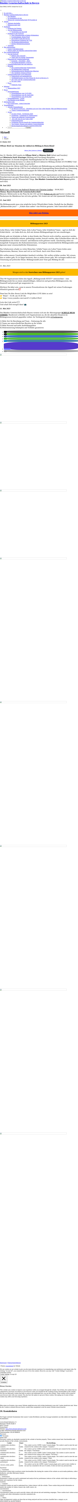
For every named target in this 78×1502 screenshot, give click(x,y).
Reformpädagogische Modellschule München (25, 71)
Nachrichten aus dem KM (19, 32)
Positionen (7, 27)
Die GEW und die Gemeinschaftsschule (23, 79)
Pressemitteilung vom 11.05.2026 (21, 93)
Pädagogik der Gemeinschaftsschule (18, 59)
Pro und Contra (16, 81)
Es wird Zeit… (8, 13)
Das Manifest (12, 16)
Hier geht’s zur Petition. (39, 213)
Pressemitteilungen (13, 91)
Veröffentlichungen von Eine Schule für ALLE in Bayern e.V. (30, 78)
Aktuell (6, 21)
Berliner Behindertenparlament (20, 44)
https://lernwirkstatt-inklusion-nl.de (16, 1429)
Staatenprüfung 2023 (14, 88)
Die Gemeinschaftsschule (11, 52)
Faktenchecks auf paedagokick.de (21, 76)
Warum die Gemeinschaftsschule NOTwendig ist (22, 20)
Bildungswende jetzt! (14, 25)
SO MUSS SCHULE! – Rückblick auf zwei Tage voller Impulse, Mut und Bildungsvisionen (39, 108)
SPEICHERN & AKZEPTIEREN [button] (10, 1501)
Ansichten (11, 45)
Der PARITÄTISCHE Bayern (20, 38)
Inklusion (6, 86)
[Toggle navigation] (1, 10)
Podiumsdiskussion (17, 120)
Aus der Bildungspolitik (15, 30)
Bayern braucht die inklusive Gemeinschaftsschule (26, 126)
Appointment (9, 1366)
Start (5, 137)
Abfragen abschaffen (14, 23)
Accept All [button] (13, 1374)
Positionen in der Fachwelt (16, 33)
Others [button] (2, 1496)
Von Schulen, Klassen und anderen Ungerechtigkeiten (27, 124)
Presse (6, 90)
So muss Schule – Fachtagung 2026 (22, 114)
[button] (5, 332)
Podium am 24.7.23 (51, 194)
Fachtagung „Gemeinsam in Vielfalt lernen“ (24, 115)
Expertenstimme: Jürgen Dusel (20, 37)
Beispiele (10, 66)
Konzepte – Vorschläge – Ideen (20, 61)
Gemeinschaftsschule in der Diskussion (19, 74)
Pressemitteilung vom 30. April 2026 (22, 95)
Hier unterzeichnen (9, 47)
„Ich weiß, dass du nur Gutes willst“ (22, 119)
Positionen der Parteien (14, 28)
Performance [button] (4, 1475)
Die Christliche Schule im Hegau (21, 73)
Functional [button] (3, 1468)
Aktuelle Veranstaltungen (15, 107)
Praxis (9, 83)
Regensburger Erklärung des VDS (21, 40)
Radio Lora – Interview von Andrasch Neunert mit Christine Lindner (26, 189)
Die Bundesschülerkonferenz (20, 42)
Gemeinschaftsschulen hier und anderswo (20, 64)
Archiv (10, 112)
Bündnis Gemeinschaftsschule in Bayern (16, 15)
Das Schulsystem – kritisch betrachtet (19, 103)
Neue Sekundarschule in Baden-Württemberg (25, 35)
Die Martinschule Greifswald (20, 69)
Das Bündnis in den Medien (16, 100)
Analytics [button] (3, 1482)
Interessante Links (9, 102)
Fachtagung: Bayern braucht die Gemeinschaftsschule (27, 122)
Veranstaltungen (8, 105)
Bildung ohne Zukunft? (18, 56)
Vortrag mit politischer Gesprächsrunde (23, 117)
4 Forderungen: (57, 317)
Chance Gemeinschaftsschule (20, 110)
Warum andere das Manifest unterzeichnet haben (22, 50)
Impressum (3, 1363)
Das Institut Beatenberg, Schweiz (21, 62)
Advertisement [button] (4, 1489)
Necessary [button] (3, 1434)
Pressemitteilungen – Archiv (16, 98)
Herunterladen (48, 150)
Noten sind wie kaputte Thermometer (22, 57)
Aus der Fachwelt (13, 54)
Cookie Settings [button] (5, 1374)
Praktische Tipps (16, 85)
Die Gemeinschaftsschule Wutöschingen (23, 67)
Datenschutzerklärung (14, 1363)
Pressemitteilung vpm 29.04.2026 (21, 96)
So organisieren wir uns (15, 18)
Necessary (5, 1436)
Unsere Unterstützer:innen (15, 49)
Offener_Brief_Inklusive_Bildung (33, 150)
